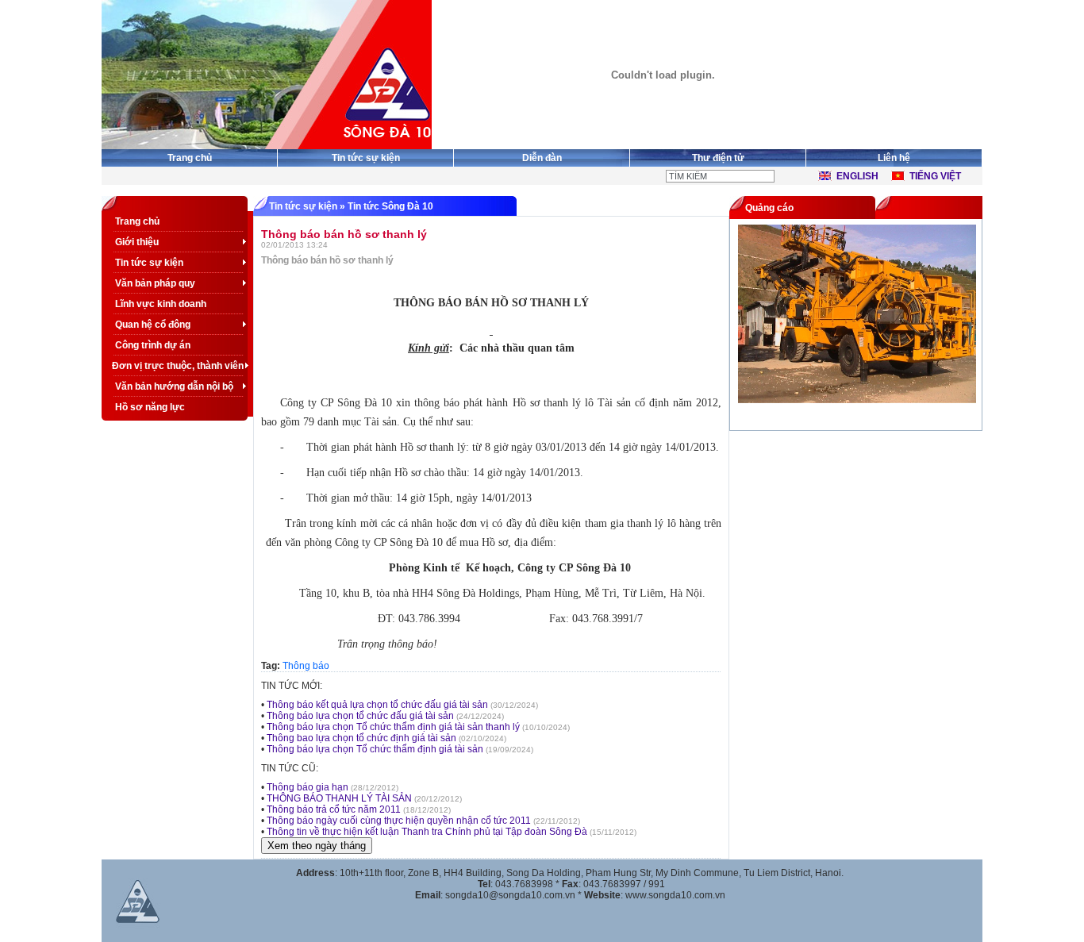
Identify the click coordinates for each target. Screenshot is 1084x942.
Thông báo (306, 665)
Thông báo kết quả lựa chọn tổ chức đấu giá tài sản (377, 704)
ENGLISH (857, 176)
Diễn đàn (542, 157)
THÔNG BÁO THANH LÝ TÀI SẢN (339, 798)
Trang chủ (189, 157)
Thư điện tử (718, 157)
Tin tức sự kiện (366, 157)
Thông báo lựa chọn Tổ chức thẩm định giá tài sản (375, 749)
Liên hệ (894, 157)
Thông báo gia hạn (307, 787)
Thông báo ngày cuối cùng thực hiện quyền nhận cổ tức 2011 (400, 820)
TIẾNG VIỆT (935, 176)
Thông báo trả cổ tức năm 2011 (334, 809)
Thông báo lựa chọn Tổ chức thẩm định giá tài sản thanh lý (393, 726)
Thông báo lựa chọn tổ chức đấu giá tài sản (360, 715)
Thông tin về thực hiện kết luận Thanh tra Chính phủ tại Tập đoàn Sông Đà (427, 831)
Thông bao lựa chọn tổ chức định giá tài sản (361, 738)
